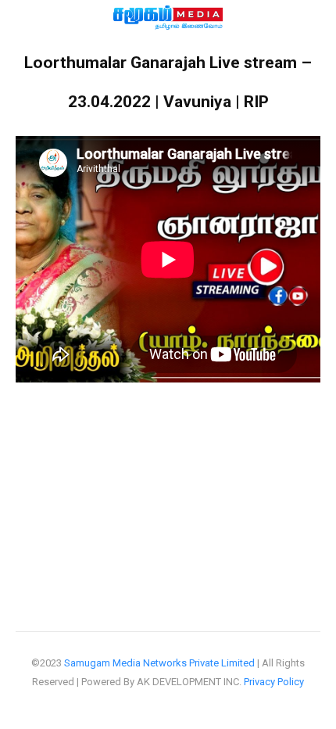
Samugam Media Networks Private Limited (159, 663)
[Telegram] (179, 465)
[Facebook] (86, 465)
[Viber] (226, 465)
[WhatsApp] (39, 465)
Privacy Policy (274, 682)
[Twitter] (132, 465)
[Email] (273, 465)
